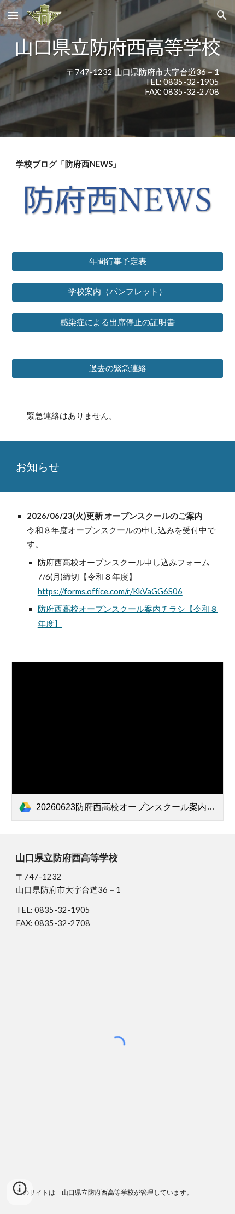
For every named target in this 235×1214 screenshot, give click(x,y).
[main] (117, 82)
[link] (117, 741)
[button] (13, 15)
